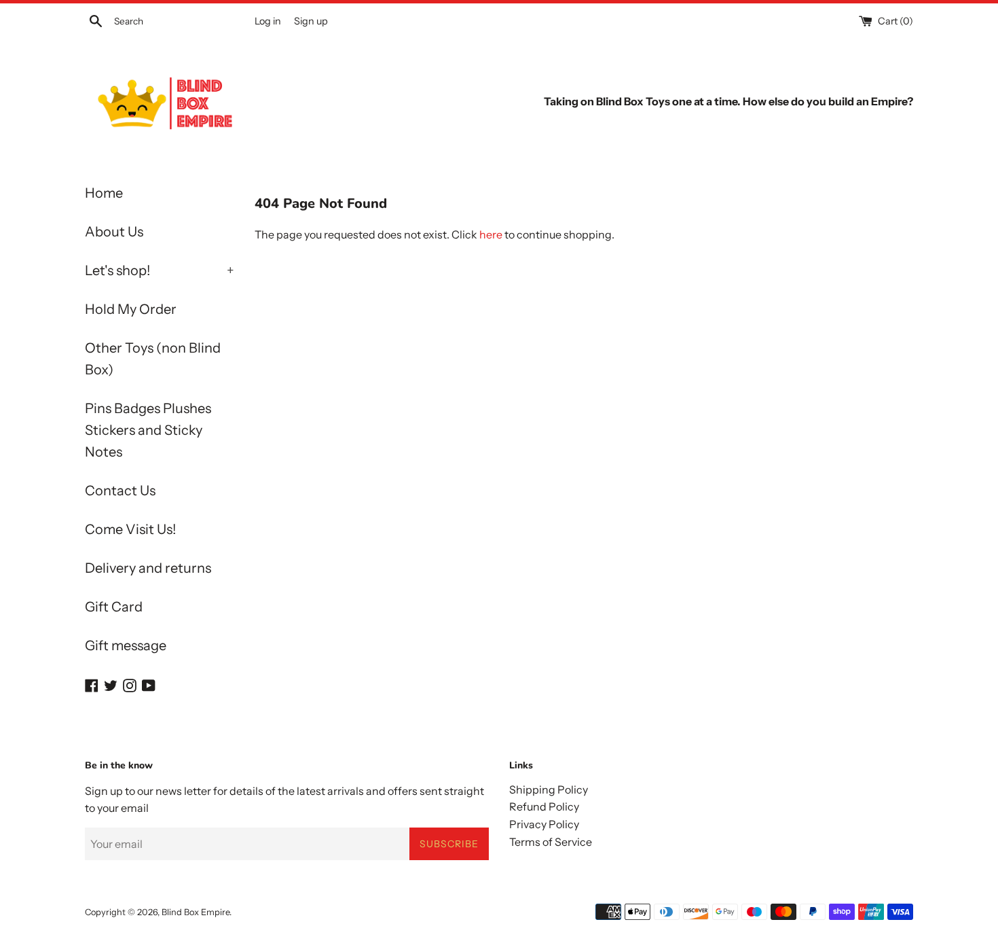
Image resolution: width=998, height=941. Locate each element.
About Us (114, 232)
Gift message (125, 645)
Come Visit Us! (130, 529)
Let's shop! (159, 270)
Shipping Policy (548, 789)
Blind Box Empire (195, 912)
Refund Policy (544, 806)
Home (104, 193)
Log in (268, 21)
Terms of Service (550, 842)
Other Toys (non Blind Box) (153, 359)
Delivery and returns (148, 568)
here (490, 234)
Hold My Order (131, 309)
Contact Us (120, 490)
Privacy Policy (544, 824)
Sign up (311, 21)
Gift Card (114, 607)
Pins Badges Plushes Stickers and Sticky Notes (148, 430)
